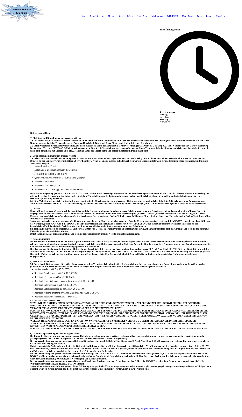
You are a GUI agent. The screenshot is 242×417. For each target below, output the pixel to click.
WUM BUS (172, 16)
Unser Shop (142, 16)
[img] (32, 11)
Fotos (199, 16)
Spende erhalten (125, 16)
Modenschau (157, 16)
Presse (209, 16)
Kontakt (219, 16)
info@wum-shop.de (149, 408)
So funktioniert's (97, 16)
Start (83, 16)
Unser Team (187, 16)
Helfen (111, 16)
